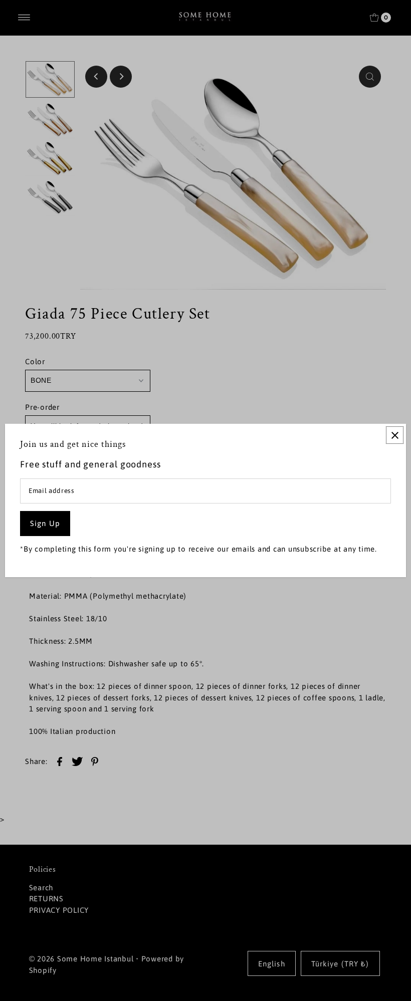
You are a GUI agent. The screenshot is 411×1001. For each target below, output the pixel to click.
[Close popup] (394, 435)
